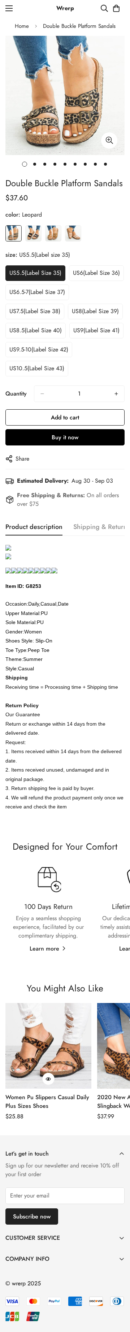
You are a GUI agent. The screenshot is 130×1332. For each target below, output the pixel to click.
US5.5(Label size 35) (35, 273)
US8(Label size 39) (95, 311)
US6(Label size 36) (96, 273)
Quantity (16, 393)
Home (22, 26)
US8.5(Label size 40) (35, 330)
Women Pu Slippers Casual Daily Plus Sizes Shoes (47, 1101)
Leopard (13, 233)
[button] (116, 8)
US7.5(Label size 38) (34, 311)
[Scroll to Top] (117, 1293)
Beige (73, 233)
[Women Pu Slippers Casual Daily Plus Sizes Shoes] (48, 1046)
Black (33, 233)
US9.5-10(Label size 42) (38, 349)
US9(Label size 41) (96, 330)
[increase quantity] (116, 394)
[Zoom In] (109, 140)
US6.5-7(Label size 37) (37, 292)
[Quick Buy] (48, 1079)
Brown (53, 233)
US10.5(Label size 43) (36, 368)
